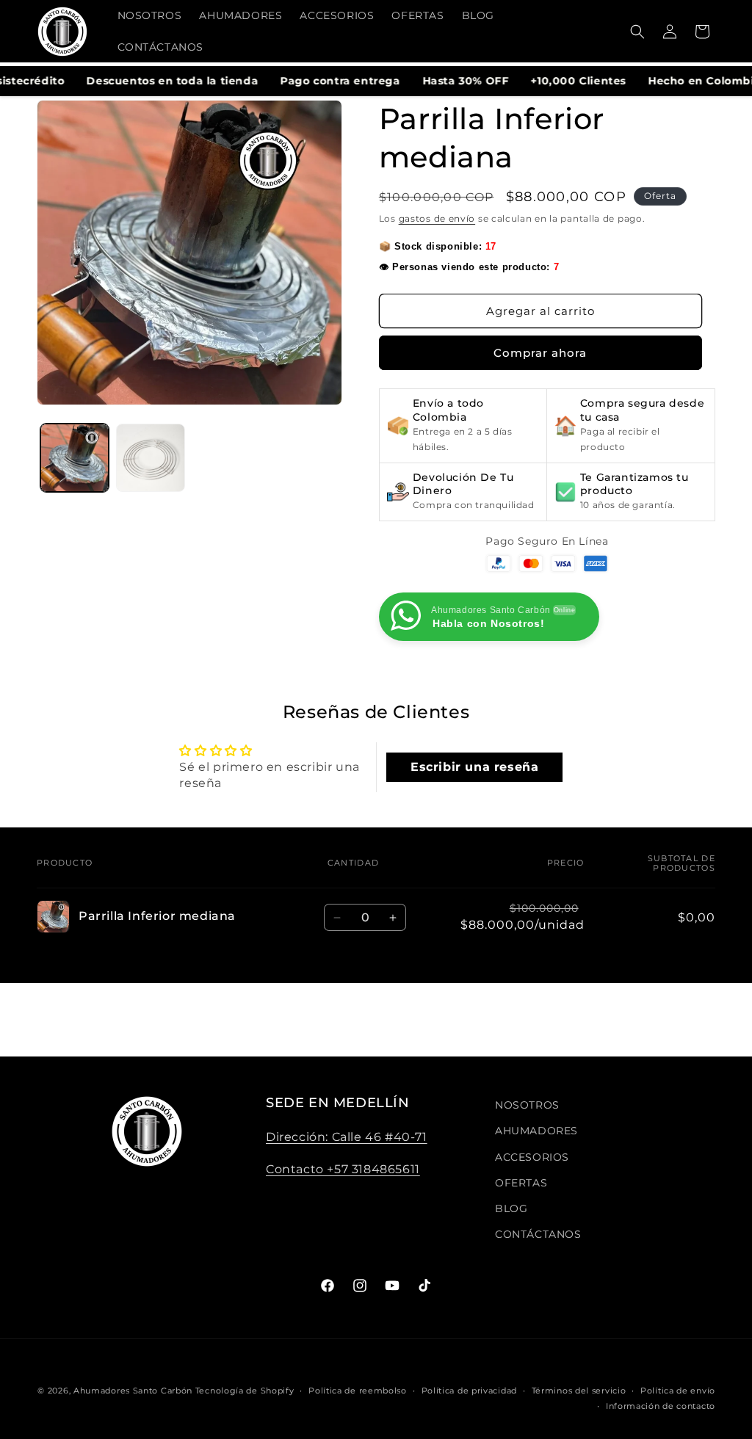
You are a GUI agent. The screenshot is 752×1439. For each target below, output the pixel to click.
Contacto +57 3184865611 (343, 1169)
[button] (637, 31)
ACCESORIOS (532, 1157)
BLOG (511, 1208)
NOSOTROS (527, 1105)
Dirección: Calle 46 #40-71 (346, 1137)
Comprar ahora (540, 353)
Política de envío (677, 1390)
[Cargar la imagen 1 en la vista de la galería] (74, 458)
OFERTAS (521, 1182)
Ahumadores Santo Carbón (132, 1390)
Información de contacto (660, 1406)
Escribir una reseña (474, 767)
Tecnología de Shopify (244, 1390)
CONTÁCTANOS (538, 1234)
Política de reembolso (357, 1390)
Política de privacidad (469, 1390)
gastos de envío (437, 218)
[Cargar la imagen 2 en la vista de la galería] (150, 458)
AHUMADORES (536, 1130)
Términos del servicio (579, 1390)
